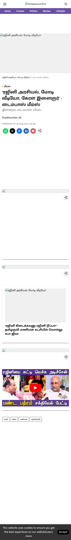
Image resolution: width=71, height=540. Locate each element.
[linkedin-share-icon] (26, 133)
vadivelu (23, 419)
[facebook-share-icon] (19, 133)
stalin (14, 419)
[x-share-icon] (12, 133)
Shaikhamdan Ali (12, 117)
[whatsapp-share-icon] (5, 133)
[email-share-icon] (33, 133)
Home (7, 11)
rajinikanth (35, 419)
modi (6, 419)
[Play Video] (35, 388)
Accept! (63, 532)
